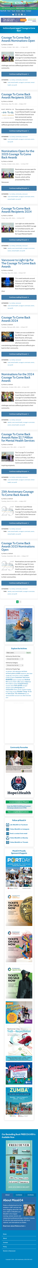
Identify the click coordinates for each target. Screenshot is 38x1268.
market (15, 683)
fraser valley (16, 681)
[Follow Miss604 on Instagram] (16, 14)
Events (18, 11)
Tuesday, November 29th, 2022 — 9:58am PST (15, 556)
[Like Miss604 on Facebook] (22, 14)
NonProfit (3, 11)
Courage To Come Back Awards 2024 (15, 319)
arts (18, 673)
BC (10, 80)
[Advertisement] (19, 723)
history (22, 681)
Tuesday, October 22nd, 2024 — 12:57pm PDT (14, 164)
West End (25, 695)
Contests (19, 1195)
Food (8, 11)
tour (26, 693)
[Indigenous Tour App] (19, 761)
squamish (24, 689)
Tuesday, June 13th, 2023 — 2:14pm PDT (13, 447)
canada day (9, 675)
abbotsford (18, 671)
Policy (5, 1246)
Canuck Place (15, 675)
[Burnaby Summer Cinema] (19, 1073)
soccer (19, 689)
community (18, 80)
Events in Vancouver (9, 1251)
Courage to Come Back (24, 82)
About (23, 11)
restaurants (9, 689)
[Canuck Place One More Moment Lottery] (19, 20)
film (7, 682)
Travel (13, 11)
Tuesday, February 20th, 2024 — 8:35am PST (14, 327)
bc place (27, 673)
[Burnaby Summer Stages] (19, 1012)
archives (24, 671)
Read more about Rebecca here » (14, 1226)
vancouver (25, 80)
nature (12, 685)
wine (29, 695)
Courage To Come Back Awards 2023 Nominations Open (18, 546)
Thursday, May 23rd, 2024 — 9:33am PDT (13, 273)
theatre (20, 691)
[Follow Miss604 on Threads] (19, 14)
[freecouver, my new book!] (19, 1190)
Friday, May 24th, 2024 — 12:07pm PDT (12, 218)
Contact (28, 11)
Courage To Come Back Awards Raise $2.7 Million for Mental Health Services (17, 437)
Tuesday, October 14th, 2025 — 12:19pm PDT (14, 47)
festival (27, 680)
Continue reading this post (18, 74)
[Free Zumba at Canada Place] (19, 1102)
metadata (19, 78)
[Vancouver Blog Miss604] (19, 2)
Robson (15, 689)
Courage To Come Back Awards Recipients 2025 (16, 96)
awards (9, 248)
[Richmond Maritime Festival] (19, 625)
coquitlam (26, 675)
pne (24, 687)
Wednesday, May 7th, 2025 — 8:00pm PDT (13, 104)
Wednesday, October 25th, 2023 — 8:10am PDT (15, 387)
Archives (31, 1195)
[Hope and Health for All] (19, 786)
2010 (14, 671)
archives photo (10, 673)
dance (13, 677)
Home (5, 1234)
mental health (11, 199)
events (32, 139)
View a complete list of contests (18, 812)
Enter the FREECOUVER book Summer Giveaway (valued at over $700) (19, 807)
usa (28, 693)
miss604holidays (22, 683)
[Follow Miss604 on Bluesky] (13, 14)
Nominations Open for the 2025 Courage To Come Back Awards (17, 154)
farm (23, 679)
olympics (8, 687)
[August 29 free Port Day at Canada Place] (19, 873)
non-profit (14, 85)
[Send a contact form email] (25, 14)
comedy (21, 675)
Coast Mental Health (13, 82)
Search (28, 652)
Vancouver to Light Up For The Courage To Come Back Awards (18, 263)
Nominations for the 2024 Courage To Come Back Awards (17, 377)
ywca (7, 697)
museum (8, 685)
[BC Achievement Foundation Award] (19, 909)
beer (31, 673)
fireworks (10, 681)
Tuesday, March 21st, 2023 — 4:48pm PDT (13, 501)
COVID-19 (8, 677)
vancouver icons (19, 695)
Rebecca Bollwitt (8, 44)
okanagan (24, 685)
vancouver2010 (10, 695)
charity (13, 80)
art (16, 673)
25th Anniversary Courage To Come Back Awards (17, 493)
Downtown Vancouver (22, 677)
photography (18, 687)
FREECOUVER (20, 8)
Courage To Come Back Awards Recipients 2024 (16, 210)
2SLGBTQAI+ (9, 671)
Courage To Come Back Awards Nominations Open (18, 39)
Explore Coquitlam (17, 679)
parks (12, 687)
